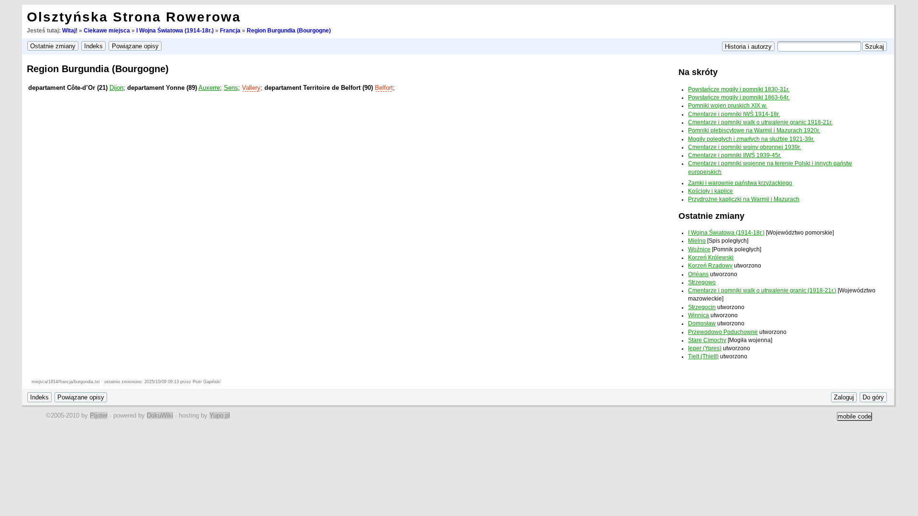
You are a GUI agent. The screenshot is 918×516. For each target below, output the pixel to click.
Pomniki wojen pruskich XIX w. (727, 105)
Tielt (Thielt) (703, 356)
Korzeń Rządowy (710, 266)
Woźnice (699, 249)
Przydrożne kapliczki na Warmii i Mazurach (743, 199)
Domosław (702, 323)
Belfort (384, 87)
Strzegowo (702, 282)
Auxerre (209, 87)
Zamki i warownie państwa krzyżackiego (740, 183)
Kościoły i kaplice (710, 191)
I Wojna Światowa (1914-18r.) (175, 30)
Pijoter (99, 415)
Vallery (251, 87)
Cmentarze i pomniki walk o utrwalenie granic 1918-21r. (760, 122)
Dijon (116, 87)
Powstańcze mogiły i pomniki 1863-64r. (738, 97)
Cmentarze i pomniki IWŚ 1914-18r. (734, 114)
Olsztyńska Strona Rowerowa (134, 17)
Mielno (697, 241)
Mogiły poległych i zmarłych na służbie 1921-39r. (751, 139)
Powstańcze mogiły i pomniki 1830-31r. (738, 89)
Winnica (698, 315)
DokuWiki (160, 415)
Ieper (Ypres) (704, 348)
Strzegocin (702, 307)
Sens (231, 87)
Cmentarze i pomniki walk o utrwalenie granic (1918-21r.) (762, 290)
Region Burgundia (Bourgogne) (289, 30)
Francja (230, 30)
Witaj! (69, 30)
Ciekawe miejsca (107, 30)
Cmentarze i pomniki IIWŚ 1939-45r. (734, 155)
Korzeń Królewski (710, 257)
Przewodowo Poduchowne (723, 332)
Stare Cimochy (707, 340)
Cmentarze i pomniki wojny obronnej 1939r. (744, 147)
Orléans (698, 274)
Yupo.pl (219, 415)
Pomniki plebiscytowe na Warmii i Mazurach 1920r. (754, 130)
